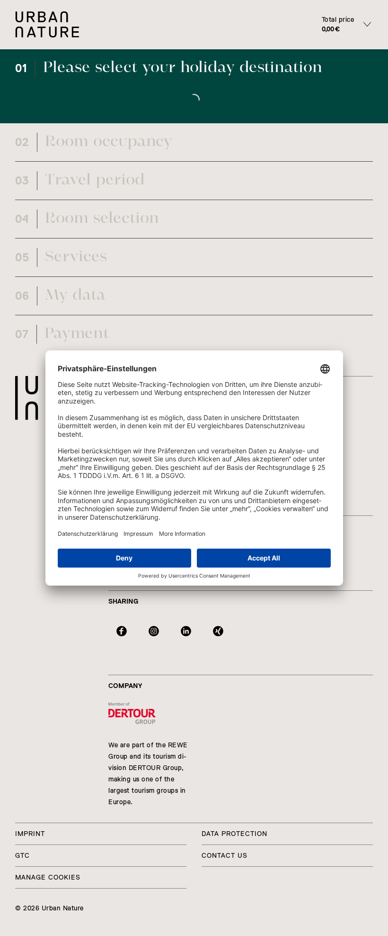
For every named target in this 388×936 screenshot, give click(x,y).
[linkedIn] (186, 631)
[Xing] (218, 631)
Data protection (234, 834)
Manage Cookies (47, 877)
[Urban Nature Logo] (31, 398)
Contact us (224, 856)
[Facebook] (121, 631)
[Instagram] (154, 631)
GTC (22, 856)
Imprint (30, 834)
